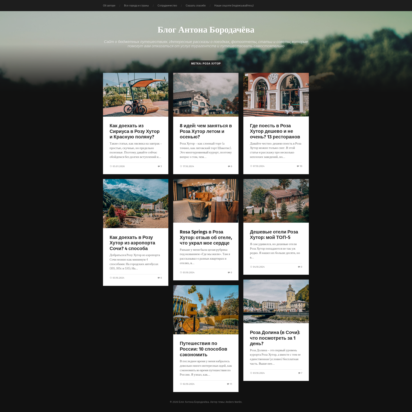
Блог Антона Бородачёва (206, 29)
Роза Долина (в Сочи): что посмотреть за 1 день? (275, 338)
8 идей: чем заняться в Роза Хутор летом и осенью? (206, 131)
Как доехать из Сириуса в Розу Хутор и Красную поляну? (135, 131)
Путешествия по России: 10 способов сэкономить (203, 349)
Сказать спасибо (196, 5)
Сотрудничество (167, 5)
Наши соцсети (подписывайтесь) (233, 5)
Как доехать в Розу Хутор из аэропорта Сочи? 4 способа (132, 243)
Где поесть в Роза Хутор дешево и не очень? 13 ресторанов (275, 131)
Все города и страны (136, 5)
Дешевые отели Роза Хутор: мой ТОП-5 (274, 234)
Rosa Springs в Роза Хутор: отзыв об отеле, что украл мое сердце (206, 237)
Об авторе (109, 5)
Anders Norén (234, 401)
